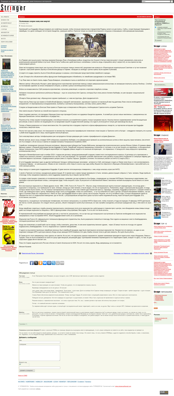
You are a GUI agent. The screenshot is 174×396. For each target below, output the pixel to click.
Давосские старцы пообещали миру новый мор (162, 232)
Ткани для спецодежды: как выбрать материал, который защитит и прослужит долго (7, 74)
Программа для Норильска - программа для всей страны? (131, 253)
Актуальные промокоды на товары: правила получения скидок (9, 187)
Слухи (55, 381)
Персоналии (71, 381)
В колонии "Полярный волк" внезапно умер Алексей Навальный (162, 247)
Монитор (62, 381)
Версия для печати (26, 26)
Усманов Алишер (159, 300)
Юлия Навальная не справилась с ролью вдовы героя (161, 140)
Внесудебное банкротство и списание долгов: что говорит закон (8, 127)
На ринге (21, 381)
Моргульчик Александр (161, 295)
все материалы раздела (144, 16)
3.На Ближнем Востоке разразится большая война (164, 37)
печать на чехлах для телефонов (161, 318)
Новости (39, 381)
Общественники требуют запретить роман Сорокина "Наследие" (162, 257)
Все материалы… (160, 84)
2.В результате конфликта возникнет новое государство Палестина (164, 33)
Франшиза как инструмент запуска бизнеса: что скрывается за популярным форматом (8, 148)
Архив (2, 51)
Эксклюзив (48, 381)
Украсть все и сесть (159, 77)
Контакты (3, 47)
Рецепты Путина (158, 81)
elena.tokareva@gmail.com (123, 386)
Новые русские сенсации (161, 236)
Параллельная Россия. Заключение (33, 253)
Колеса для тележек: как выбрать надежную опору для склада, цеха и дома (8, 168)
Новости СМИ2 (22, 375)
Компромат (30, 381)
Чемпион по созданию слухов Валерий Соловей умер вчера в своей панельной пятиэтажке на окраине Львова (163, 67)
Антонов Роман (159, 298)
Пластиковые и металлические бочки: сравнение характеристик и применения (8, 108)
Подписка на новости (7, 50)
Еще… (155, 302)
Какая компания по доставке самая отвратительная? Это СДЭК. (162, 241)
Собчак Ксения (159, 297)
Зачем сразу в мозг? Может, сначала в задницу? (162, 284)
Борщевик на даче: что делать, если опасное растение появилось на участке (8, 88)
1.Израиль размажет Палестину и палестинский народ (164, 28)
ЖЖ (155, 107)
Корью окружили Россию (161, 252)
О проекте (4, 45)
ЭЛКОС (38, 389)
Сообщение (22, 344)
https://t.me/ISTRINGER (162, 105)
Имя (20, 340)
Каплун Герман (159, 296)
